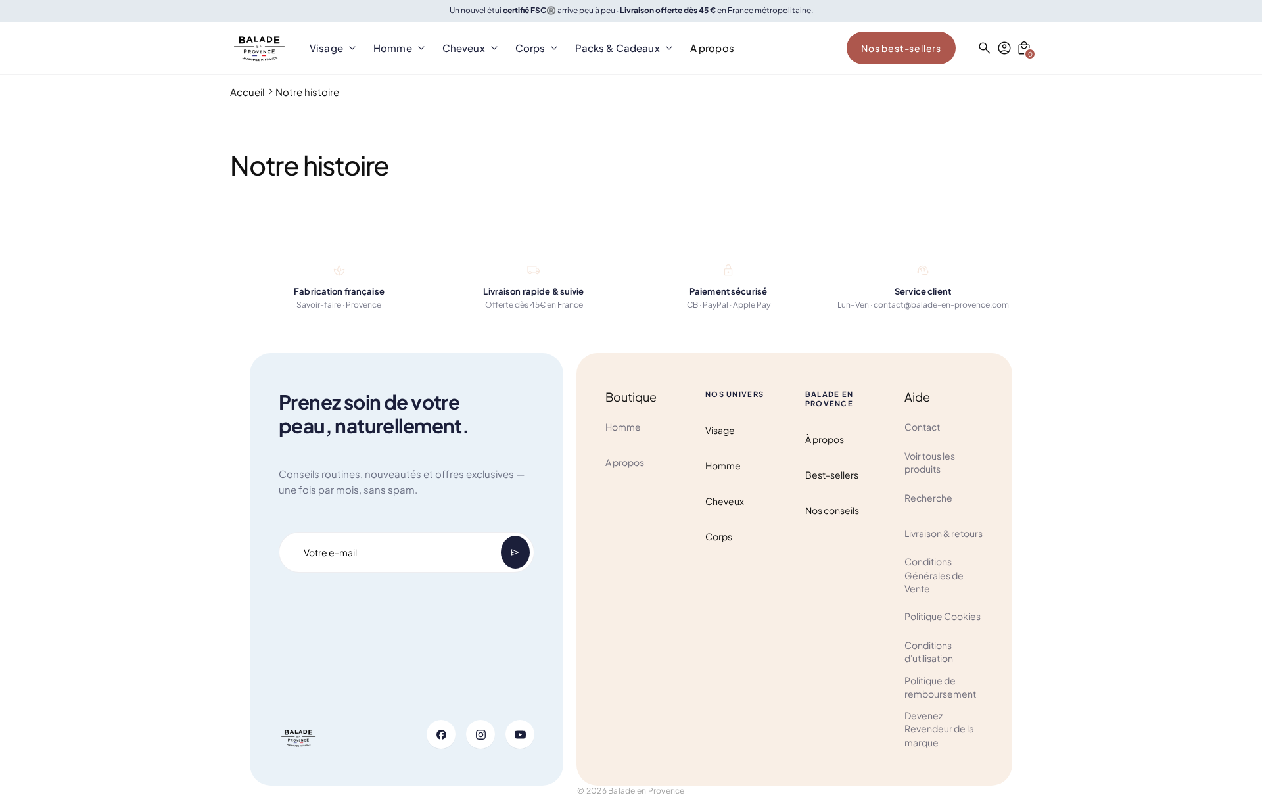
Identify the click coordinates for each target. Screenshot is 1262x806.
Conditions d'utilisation (928, 651)
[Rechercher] (985, 48)
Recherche (928, 498)
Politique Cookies (942, 616)
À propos (824, 439)
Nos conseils (832, 510)
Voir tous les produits (929, 462)
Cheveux (724, 501)
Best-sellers (831, 475)
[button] (1024, 48)
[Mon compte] (1004, 48)
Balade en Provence (646, 790)
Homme (623, 427)
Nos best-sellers (901, 48)
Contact (922, 427)
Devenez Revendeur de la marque (939, 728)
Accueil (247, 91)
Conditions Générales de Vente (934, 575)
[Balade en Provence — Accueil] (259, 48)
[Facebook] (441, 734)
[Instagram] (480, 734)
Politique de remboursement (940, 687)
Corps (718, 536)
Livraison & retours (943, 533)
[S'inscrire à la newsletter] (515, 552)
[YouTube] (519, 734)
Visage (720, 430)
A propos (624, 462)
